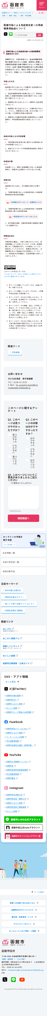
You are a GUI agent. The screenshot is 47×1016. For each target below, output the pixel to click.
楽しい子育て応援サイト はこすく (20, 603)
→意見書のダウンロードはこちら (24, 216)
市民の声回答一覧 (11, 562)
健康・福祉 (13, 15)
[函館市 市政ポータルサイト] (13, 5)
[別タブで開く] (6, 34)
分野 (3, 15)
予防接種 (16, 352)
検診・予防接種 (25, 15)
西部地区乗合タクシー (14, 597)
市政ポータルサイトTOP (22, 13)
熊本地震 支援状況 (13, 590)
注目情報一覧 (9, 552)
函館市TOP (6, 13)
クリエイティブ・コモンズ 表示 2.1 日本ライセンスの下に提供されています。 (23, 275)
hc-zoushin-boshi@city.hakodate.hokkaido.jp (23, 386)
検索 (39, 35)
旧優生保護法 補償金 (14, 610)
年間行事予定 (9, 571)
